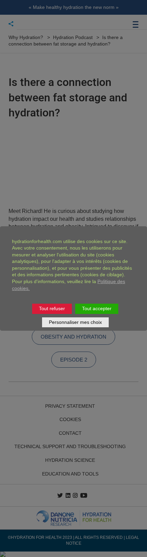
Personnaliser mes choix (75, 322)
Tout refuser (52, 308)
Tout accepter (96, 308)
